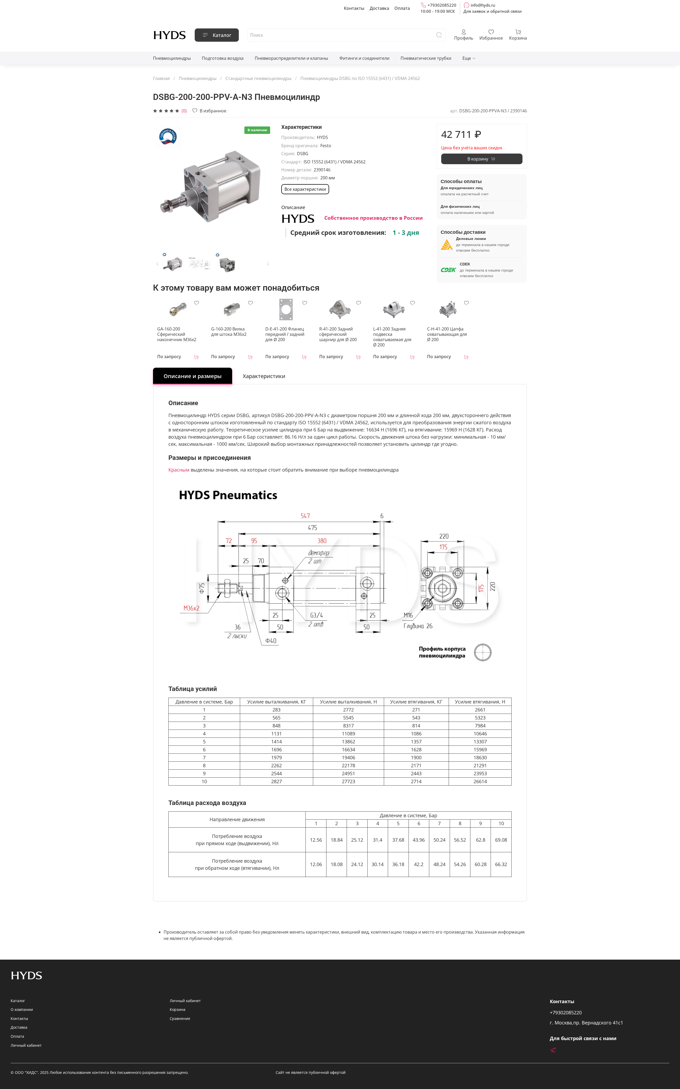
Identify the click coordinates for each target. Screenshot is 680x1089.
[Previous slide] (161, 183)
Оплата (402, 8)
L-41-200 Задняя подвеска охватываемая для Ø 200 (392, 337)
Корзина (177, 1009)
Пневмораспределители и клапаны (291, 58)
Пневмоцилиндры (172, 58)
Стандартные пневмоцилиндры (258, 78)
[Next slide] (264, 183)
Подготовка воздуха (223, 58)
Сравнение (180, 1018)
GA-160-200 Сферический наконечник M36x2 (176, 334)
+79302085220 (442, 5)
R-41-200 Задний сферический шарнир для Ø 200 (338, 334)
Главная (161, 78)
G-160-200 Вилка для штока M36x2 (228, 331)
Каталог (222, 35)
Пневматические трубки (426, 58)
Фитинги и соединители (364, 58)
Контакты (354, 8)
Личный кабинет (26, 1045)
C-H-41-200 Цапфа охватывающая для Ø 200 (447, 334)
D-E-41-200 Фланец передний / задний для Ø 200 (284, 334)
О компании (22, 1009)
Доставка (379, 8)
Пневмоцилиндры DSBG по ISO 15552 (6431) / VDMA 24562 (360, 78)
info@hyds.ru (483, 5)
